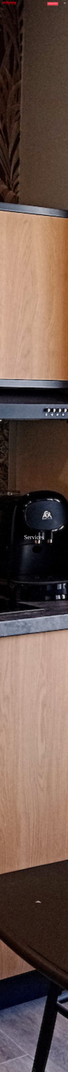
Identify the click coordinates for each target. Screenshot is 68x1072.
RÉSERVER (52, 3)
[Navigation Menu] (65, 3)
